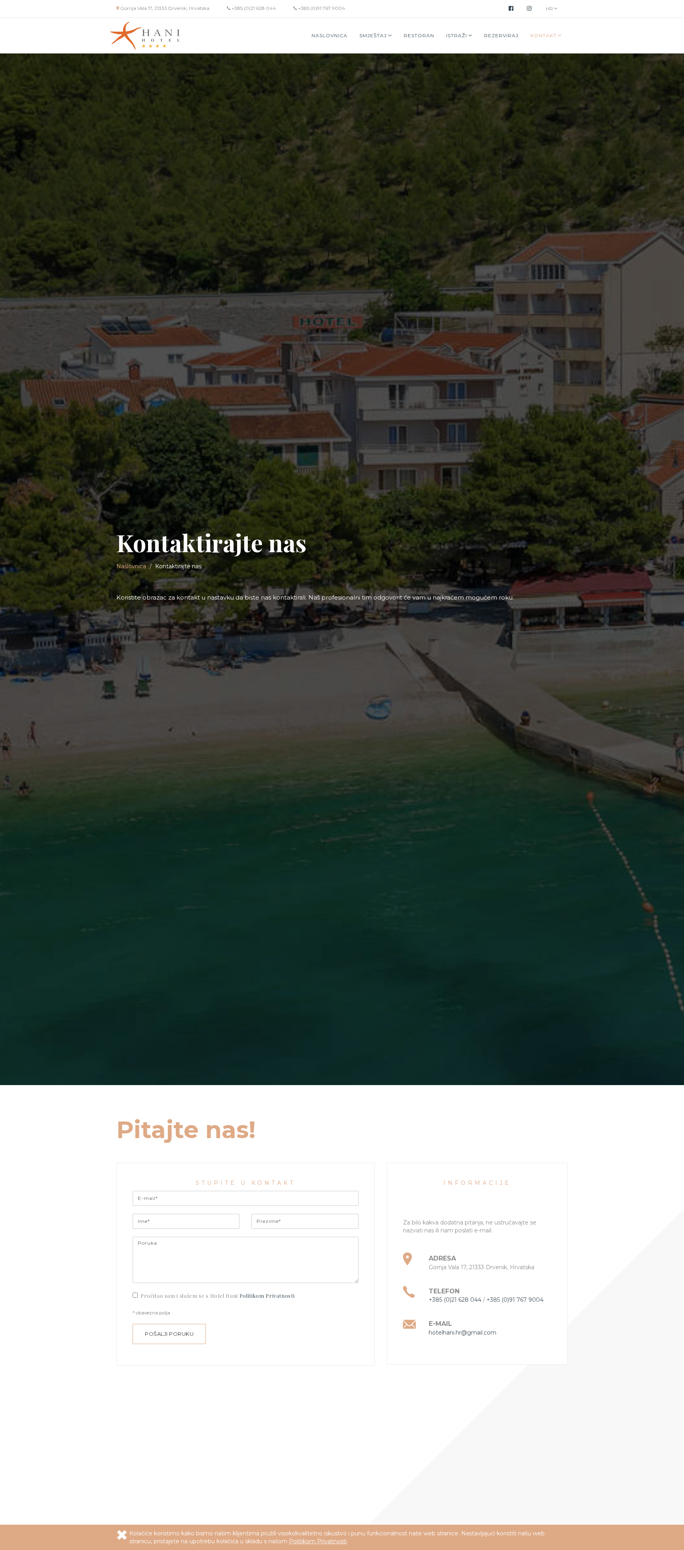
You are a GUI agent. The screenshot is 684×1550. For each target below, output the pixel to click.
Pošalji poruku (169, 1334)
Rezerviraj (501, 35)
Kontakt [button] (544, 35)
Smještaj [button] (373, 35)
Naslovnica (330, 35)
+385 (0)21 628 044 (253, 8)
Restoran (419, 35)
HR (550, 8)
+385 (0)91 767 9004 (321, 8)
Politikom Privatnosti (267, 1295)
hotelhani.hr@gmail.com (462, 1332)
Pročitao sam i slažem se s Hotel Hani (217, 1295)
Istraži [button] (457, 35)
